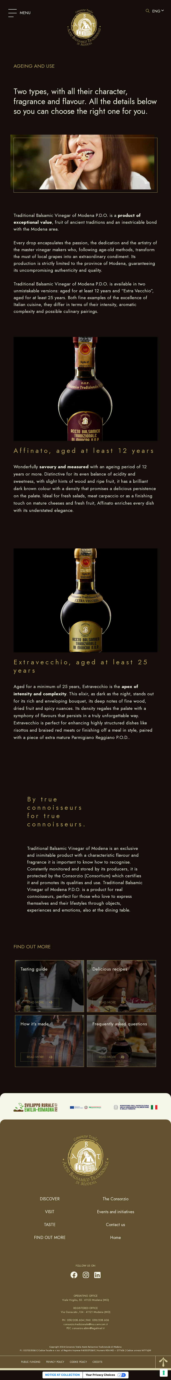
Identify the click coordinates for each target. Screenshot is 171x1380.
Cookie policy (78, 1362)
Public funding (30, 1362)
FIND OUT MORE (49, 1238)
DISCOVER (50, 1199)
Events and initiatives (115, 1212)
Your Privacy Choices (100, 1374)
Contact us (115, 1225)
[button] (157, 11)
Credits (97, 1362)
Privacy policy (55, 1362)
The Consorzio (115, 1199)
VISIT (49, 1212)
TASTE (49, 1225)
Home (115, 1238)
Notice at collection (62, 1374)
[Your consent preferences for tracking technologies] (164, 1373)
